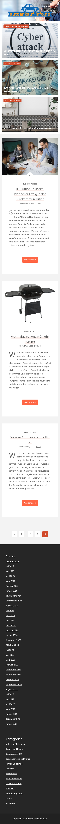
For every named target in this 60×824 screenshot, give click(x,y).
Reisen (9, 798)
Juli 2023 (10, 650)
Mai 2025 (10, 571)
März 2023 (10, 660)
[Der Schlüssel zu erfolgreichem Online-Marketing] (30, 77)
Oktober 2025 (12, 561)
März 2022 (10, 709)
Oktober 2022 (12, 679)
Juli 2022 (10, 694)
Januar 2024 (12, 635)
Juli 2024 (10, 610)
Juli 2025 (10, 566)
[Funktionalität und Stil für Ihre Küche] (30, 114)
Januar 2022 (11, 714)
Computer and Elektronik (18, 759)
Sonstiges (10, 803)
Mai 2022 (10, 699)
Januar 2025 (11, 591)
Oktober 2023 (12, 645)
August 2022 (12, 689)
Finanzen (10, 768)
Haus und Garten (14, 778)
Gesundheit (11, 773)
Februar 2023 (12, 664)
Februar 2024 (12, 630)
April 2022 (10, 704)
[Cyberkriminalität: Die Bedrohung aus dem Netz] (30, 40)
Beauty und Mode (30, 332)
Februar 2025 (12, 586)
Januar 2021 (11, 724)
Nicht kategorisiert (14, 793)
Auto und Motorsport (16, 744)
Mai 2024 (10, 620)
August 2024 (12, 605)
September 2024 (14, 600)
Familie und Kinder (14, 763)
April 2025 (10, 576)
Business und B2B (30, 184)
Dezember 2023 (13, 640)
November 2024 (13, 595)
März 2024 (11, 625)
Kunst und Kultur (13, 783)
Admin (39, 203)
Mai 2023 (10, 655)
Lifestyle (10, 788)
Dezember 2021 (13, 719)
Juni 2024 (10, 615)
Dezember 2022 (13, 669)
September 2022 (14, 684)
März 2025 (10, 581)
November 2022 (13, 674)
